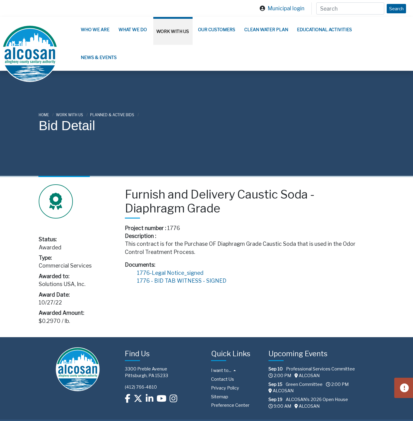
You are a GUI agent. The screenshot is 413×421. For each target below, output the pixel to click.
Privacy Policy (225, 388)
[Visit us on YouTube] (161, 398)
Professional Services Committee (320, 369)
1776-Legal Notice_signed (170, 273)
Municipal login (286, 8)
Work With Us (172, 31)
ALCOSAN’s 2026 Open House (317, 399)
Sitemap (219, 397)
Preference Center (230, 405)
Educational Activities (324, 29)
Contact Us (222, 379)
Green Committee (304, 384)
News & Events (99, 57)
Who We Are (95, 29)
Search (396, 9)
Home (44, 115)
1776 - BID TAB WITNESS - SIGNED (181, 281)
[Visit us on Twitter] (138, 398)
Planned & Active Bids (112, 115)
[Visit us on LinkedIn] (149, 398)
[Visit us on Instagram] (173, 398)
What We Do (133, 29)
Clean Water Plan (266, 29)
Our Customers (216, 29)
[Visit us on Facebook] (127, 398)
